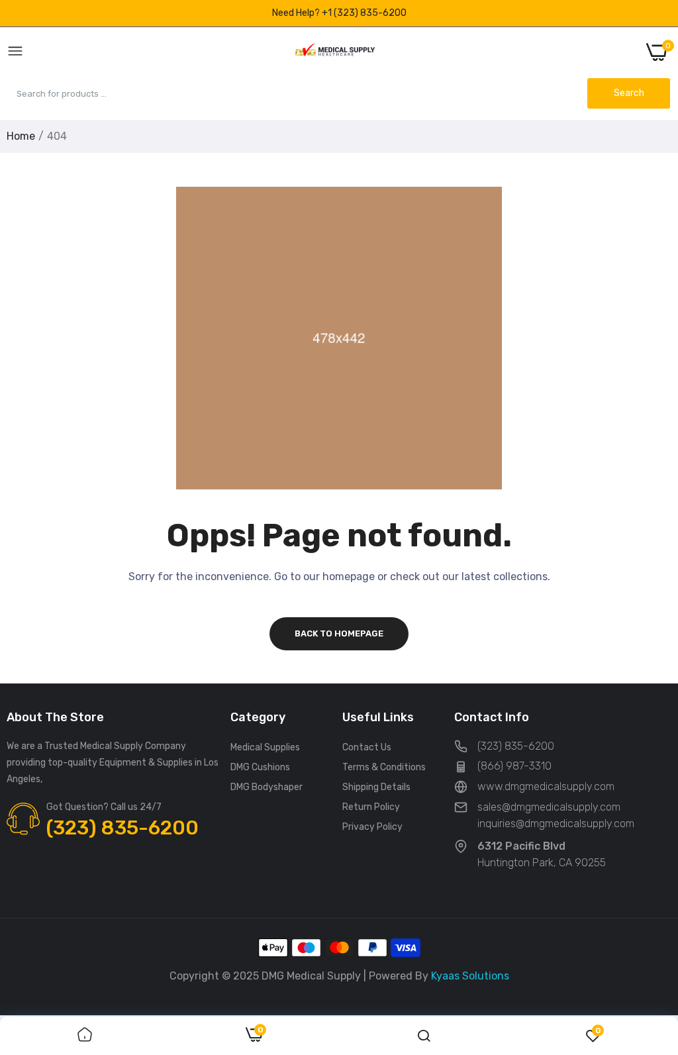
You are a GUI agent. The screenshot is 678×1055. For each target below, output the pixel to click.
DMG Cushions (260, 767)
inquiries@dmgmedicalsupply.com (555, 823)
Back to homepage (339, 633)
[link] (84, 1036)
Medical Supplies (265, 747)
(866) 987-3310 (514, 766)
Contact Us (366, 747)
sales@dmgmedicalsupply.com (548, 807)
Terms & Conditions (384, 767)
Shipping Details (376, 787)
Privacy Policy (372, 826)
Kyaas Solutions (470, 976)
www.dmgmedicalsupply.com (545, 786)
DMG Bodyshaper (266, 787)
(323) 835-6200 (122, 828)
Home (21, 136)
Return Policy (371, 807)
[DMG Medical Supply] (334, 52)
